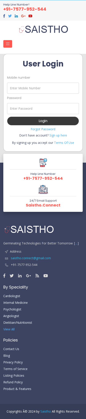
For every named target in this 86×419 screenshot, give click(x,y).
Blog (6, 355)
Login (43, 120)
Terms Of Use (64, 142)
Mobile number (18, 77)
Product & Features (17, 389)
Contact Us (11, 349)
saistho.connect (43, 205)
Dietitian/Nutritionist (17, 322)
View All (9, 329)
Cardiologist (11, 296)
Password (14, 98)
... (76, 243)
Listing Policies (13, 375)
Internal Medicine (15, 302)
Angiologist (11, 316)
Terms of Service (15, 369)
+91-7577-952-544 (24, 9)
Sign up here (58, 135)
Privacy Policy (13, 362)
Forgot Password (43, 129)
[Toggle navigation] (7, 44)
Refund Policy (13, 382)
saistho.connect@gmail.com (30, 258)
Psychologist (12, 309)
